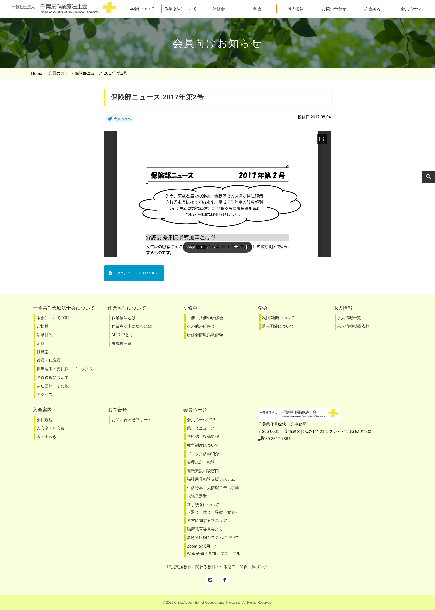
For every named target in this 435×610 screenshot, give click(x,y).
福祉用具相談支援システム (211, 479)
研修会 (219, 9)
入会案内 (372, 9)
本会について (142, 9)
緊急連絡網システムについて (213, 537)
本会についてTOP (53, 318)
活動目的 (45, 335)
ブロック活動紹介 (203, 454)
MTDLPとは (122, 335)
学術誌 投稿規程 (203, 436)
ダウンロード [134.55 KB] (137, 273)
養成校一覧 (122, 343)
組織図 (43, 352)
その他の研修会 (201, 326)
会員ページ (411, 9)
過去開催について (278, 326)
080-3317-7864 (277, 439)
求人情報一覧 (349, 318)
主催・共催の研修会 (205, 318)
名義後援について (53, 377)
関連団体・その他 (53, 386)
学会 (257, 9)
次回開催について (278, 318)
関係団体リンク (254, 567)
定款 (41, 343)
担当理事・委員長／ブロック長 (65, 369)
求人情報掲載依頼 (353, 326)
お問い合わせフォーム (132, 420)
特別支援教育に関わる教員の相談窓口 (201, 567)
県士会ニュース (201, 428)
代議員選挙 (197, 496)
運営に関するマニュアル (209, 520)
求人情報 (295, 9)
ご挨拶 (43, 326)
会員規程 (45, 420)
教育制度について (203, 445)
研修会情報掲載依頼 (205, 335)
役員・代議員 (49, 360)
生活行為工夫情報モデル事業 (213, 488)
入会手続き (47, 436)
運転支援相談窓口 (203, 471)
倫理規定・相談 (201, 462)
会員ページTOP (201, 420)
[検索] (428, 177)
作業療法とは (124, 318)
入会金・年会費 (51, 428)
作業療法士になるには (132, 326)
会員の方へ (122, 119)
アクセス (45, 394)
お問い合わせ (334, 9)
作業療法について (180, 9)
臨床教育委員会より (205, 529)
